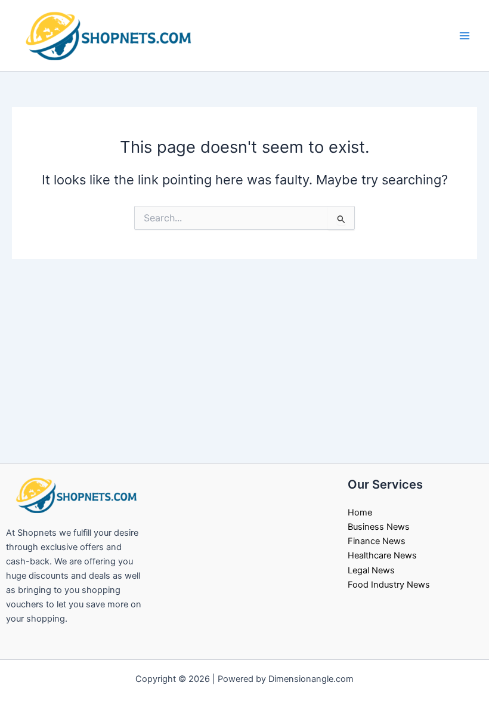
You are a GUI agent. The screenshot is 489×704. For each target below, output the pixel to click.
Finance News (377, 541)
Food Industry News (389, 584)
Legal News (371, 570)
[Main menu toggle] (464, 35)
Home (360, 512)
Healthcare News (382, 555)
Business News (379, 526)
